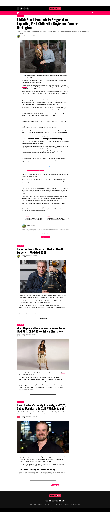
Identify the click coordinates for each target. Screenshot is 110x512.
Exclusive (37, 13)
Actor (50, 13)
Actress (54, 13)
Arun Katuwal (24, 335)
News (32, 13)
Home (31, 504)
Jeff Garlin (22, 295)
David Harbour (27, 457)
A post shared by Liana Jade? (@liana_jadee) (35, 170)
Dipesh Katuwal (25, 36)
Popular (76, 13)
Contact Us (61, 504)
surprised (65, 174)
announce (24, 87)
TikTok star (27, 85)
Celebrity (67, 13)
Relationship (60, 13)
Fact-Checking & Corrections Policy (72, 504)
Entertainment (44, 13)
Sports (71, 13)
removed (56, 130)
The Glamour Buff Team (27, 417)
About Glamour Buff (38, 504)
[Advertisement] (55, 3)
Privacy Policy (46, 504)
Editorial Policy (54, 504)
